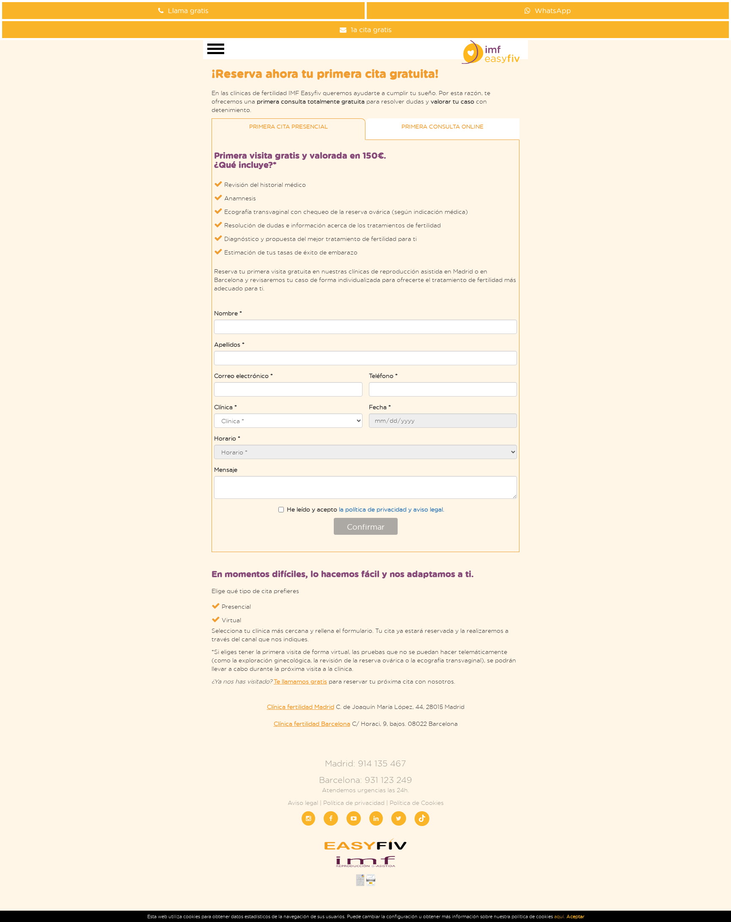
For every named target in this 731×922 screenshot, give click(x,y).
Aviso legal (303, 802)
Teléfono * (383, 375)
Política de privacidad (354, 802)
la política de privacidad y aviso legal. (391, 509)
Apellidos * (229, 344)
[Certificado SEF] (370, 882)
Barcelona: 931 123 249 (365, 779)
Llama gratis (188, 10)
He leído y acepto (365, 509)
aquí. (560, 916)
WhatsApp (553, 10)
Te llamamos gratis (300, 681)
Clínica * (225, 406)
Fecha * (380, 406)
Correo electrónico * (243, 375)
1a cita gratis (371, 29)
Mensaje (225, 469)
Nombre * (228, 313)
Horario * (227, 438)
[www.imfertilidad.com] (365, 864)
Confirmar (366, 527)
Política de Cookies (417, 802)
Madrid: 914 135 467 (365, 763)
